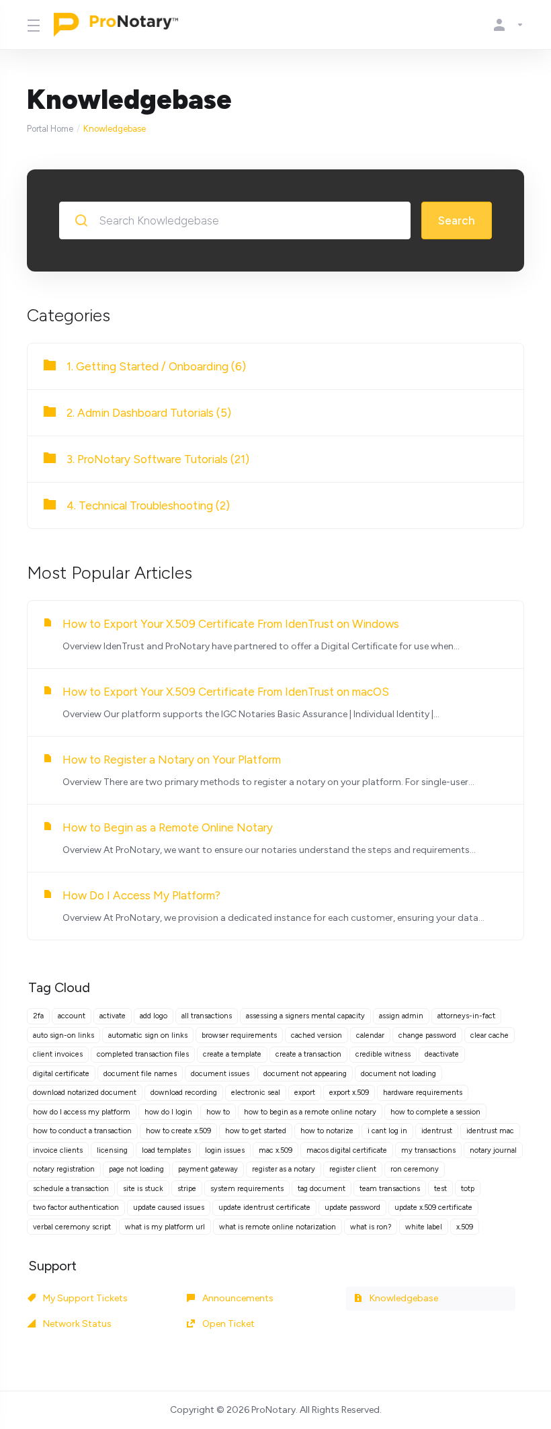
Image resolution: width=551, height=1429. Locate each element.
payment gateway (208, 1169)
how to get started (255, 1131)
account (71, 1016)
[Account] (506, 25)
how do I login (168, 1112)
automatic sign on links (147, 1035)
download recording (184, 1092)
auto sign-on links (63, 1035)
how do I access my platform (81, 1112)
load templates (166, 1150)
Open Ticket (227, 1324)
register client (352, 1169)
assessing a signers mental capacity (305, 1016)
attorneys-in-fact (466, 1016)
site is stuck (143, 1188)
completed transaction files (143, 1054)
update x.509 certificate (433, 1207)
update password (352, 1207)
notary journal (493, 1150)
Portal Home (50, 129)
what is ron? (370, 1227)
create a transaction (308, 1054)
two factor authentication (76, 1207)
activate (112, 1016)
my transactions (428, 1150)
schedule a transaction (71, 1188)
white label (423, 1227)
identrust (436, 1131)
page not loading (136, 1169)
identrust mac (490, 1131)
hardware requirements (422, 1092)
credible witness (383, 1054)
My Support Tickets (84, 1298)
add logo (153, 1016)
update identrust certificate (264, 1207)
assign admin (401, 1016)
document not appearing (305, 1073)
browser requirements (239, 1035)
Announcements (236, 1298)
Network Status (76, 1324)
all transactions (206, 1016)
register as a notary (283, 1169)
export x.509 (349, 1092)
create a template (232, 1054)
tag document (321, 1188)
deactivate (442, 1054)
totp (467, 1188)
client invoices (58, 1054)
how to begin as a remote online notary (310, 1112)
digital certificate (61, 1073)
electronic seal (255, 1092)
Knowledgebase (403, 1298)
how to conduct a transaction (82, 1131)
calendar (370, 1035)
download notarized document (84, 1092)
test (440, 1188)
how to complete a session (435, 1112)
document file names (140, 1073)
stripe (186, 1188)
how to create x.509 (178, 1131)
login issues (225, 1150)
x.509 (464, 1227)
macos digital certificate (346, 1150)
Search (456, 220)
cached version (316, 1035)
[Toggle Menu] (32, 24)
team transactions (389, 1188)
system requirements (247, 1188)
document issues (220, 1073)
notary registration (64, 1169)
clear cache (489, 1035)
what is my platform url (165, 1227)
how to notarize (326, 1131)
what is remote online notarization (277, 1227)
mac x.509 (275, 1150)
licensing (112, 1150)
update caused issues (168, 1207)
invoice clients (58, 1150)
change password (427, 1035)
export (304, 1092)
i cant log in (387, 1131)
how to (218, 1112)
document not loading (398, 1073)
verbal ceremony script (72, 1227)
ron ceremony (414, 1169)
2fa (38, 1016)
